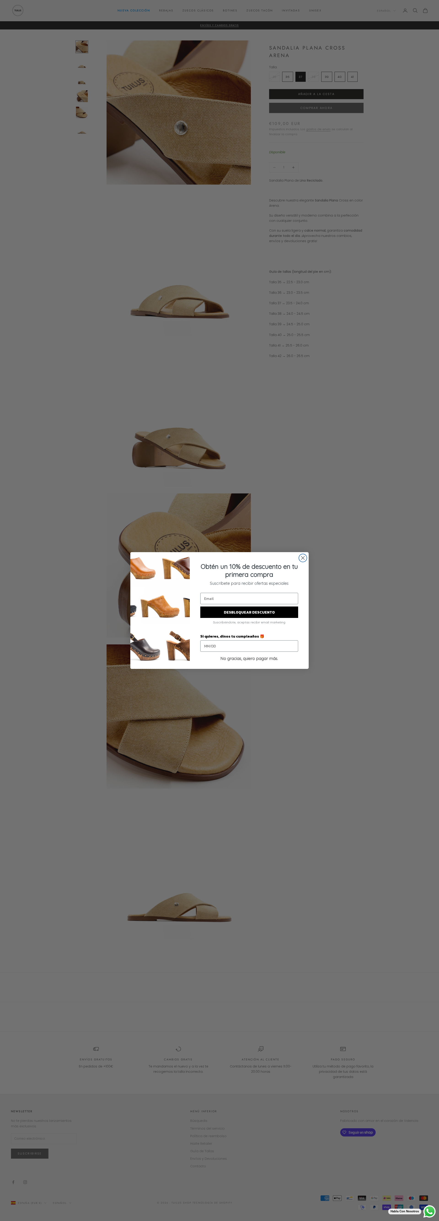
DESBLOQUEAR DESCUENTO (249, 612)
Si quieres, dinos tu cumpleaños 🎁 (232, 636)
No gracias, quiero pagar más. (249, 658)
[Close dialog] (303, 558)
